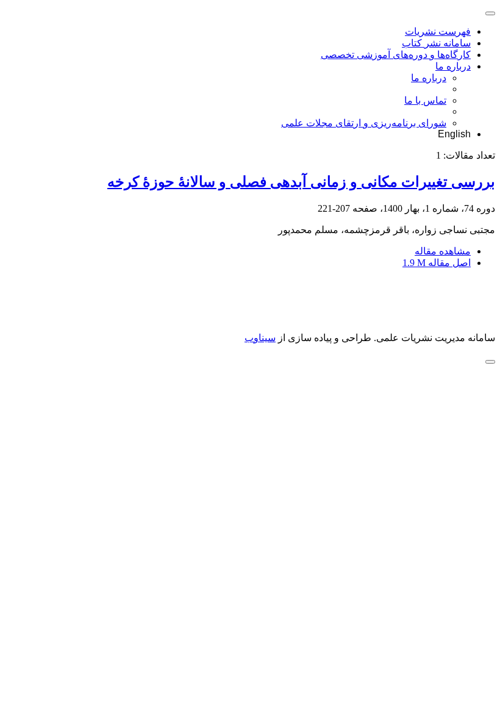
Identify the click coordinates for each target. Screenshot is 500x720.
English (454, 134)
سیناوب (260, 338)
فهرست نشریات (438, 31)
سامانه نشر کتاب (436, 43)
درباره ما (453, 66)
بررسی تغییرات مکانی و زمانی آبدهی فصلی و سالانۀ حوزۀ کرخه (301, 182)
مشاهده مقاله (443, 251)
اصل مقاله (436, 262)
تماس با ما (425, 100)
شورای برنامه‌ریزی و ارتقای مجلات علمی (363, 123)
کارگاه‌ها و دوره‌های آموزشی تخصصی (396, 54)
